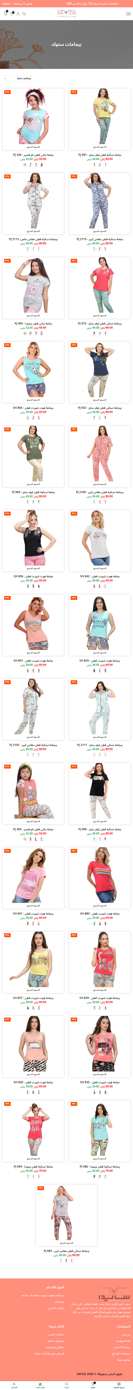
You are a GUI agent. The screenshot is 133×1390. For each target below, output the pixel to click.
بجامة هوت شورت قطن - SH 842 (100, 576)
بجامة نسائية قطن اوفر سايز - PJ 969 (33, 492)
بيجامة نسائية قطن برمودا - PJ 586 (100, 1167)
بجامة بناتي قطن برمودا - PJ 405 (33, 324)
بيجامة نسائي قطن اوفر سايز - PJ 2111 (99, 745)
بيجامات (59, 1302)
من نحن (126, 1335)
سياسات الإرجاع (121, 1354)
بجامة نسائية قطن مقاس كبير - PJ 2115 (100, 239)
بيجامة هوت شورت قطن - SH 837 (33, 998)
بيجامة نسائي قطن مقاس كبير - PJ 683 (66, 1251)
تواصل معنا (124, 1360)
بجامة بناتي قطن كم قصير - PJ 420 (33, 155)
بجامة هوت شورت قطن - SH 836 (33, 576)
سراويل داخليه (55, 1341)
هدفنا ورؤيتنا (123, 1341)
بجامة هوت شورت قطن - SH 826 (33, 1082)
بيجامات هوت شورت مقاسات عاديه (43, 1295)
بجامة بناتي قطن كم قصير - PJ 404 (33, 829)
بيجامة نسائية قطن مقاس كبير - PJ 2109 (100, 492)
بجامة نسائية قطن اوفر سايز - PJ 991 (99, 155)
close (125, 3)
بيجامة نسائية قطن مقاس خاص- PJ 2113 (33, 239)
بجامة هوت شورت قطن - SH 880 (100, 914)
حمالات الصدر (56, 1335)
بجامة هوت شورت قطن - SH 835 (100, 1082)
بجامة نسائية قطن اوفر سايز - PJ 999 (99, 829)
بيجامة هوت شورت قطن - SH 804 (33, 408)
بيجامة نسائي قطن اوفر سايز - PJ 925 (100, 408)
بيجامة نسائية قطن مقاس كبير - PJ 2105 (33, 745)
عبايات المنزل (56, 1308)
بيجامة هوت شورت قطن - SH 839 (99, 998)
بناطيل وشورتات (54, 1347)
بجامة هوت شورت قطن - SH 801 (33, 661)
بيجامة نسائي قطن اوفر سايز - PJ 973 (100, 324)
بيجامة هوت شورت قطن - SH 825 (99, 661)
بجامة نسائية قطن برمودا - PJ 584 (33, 1167)
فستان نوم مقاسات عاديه (49, 1354)
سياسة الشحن (122, 1347)
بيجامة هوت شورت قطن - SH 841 (33, 914)
